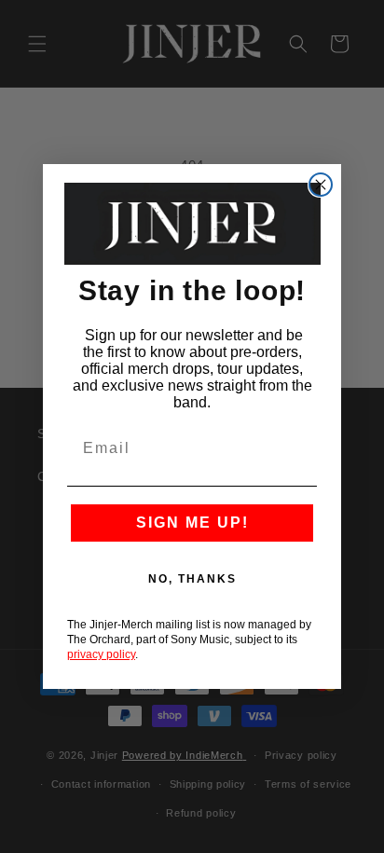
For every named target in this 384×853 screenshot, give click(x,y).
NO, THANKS (192, 578)
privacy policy (101, 654)
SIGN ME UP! (192, 522)
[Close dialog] (320, 184)
